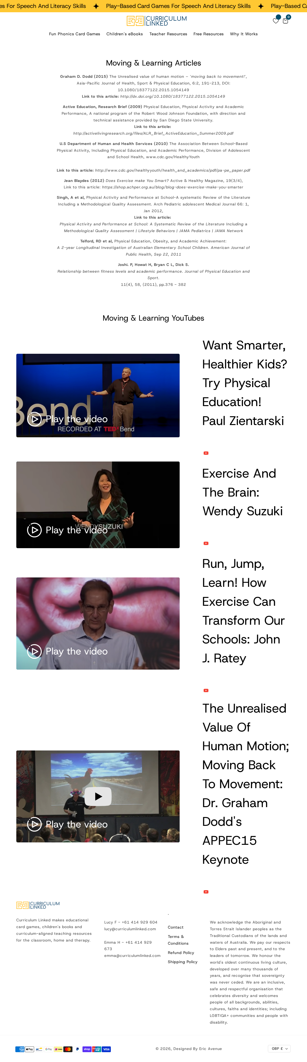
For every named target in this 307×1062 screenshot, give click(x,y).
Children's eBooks (124, 33)
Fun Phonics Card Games (74, 33)
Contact (176, 927)
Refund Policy (181, 952)
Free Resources (209, 33)
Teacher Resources (168, 33)
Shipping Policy (183, 961)
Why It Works (244, 33)
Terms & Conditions (178, 940)
